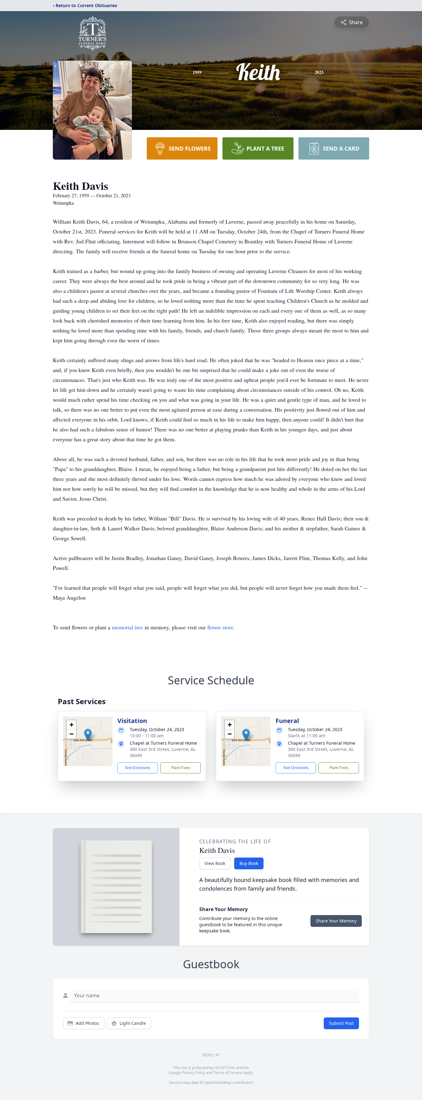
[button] (88, 735)
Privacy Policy (193, 1072)
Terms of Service (227, 1072)
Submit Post (341, 1023)
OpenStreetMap (217, 1082)
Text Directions (137, 767)
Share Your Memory (336, 921)
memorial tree (127, 627)
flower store (220, 627)
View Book (215, 863)
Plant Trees (180, 767)
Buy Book (248, 863)
